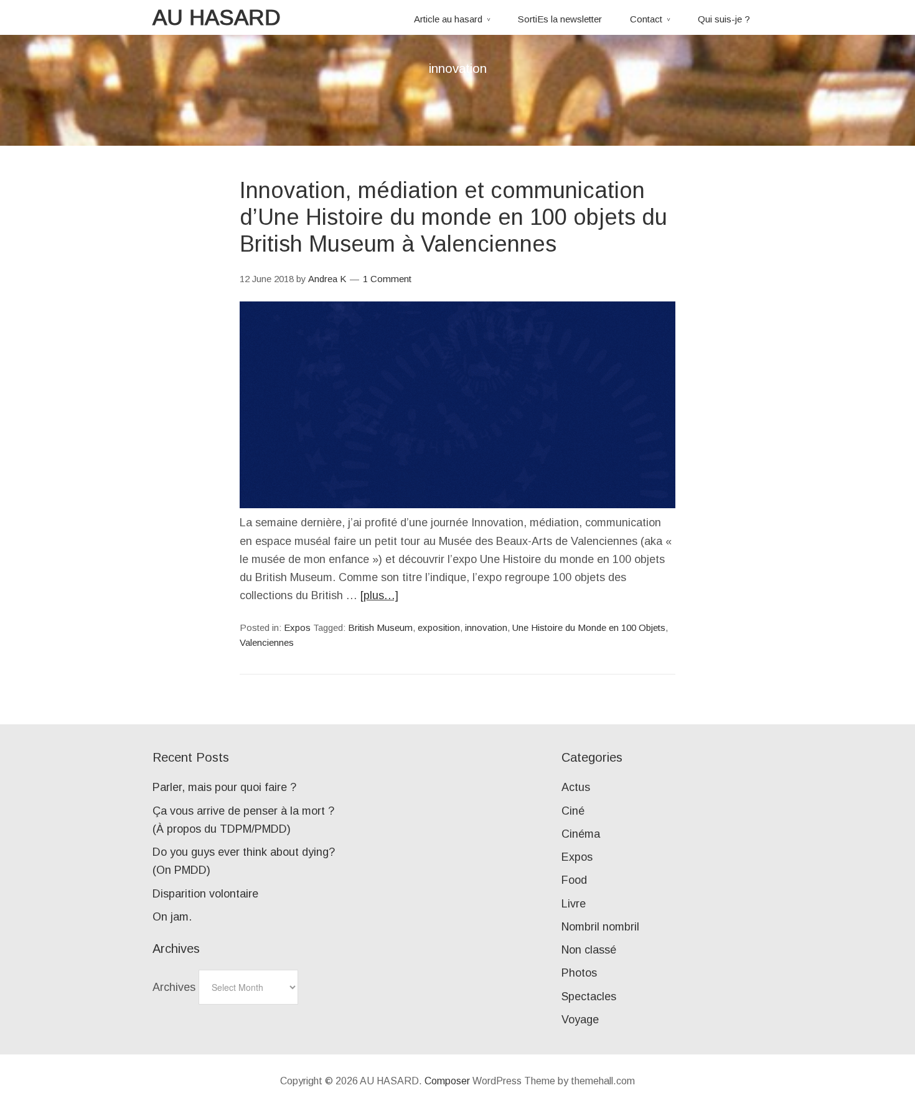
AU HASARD (216, 17)
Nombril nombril (600, 927)
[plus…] (379, 595)
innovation (486, 627)
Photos (579, 973)
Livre (573, 903)
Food (574, 880)
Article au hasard (448, 19)
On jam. (172, 917)
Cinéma (580, 834)
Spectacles (588, 996)
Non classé (588, 950)
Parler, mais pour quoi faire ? (224, 787)
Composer (447, 1081)
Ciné (572, 811)
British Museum (380, 627)
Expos (297, 627)
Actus (575, 787)
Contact (646, 19)
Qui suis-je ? (724, 19)
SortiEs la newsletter (560, 19)
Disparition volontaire (205, 894)
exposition (439, 627)
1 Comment (387, 278)
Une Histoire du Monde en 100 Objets (588, 627)
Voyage (580, 1019)
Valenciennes (267, 642)
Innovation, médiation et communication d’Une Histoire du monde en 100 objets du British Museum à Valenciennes (453, 217)
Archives (173, 987)
